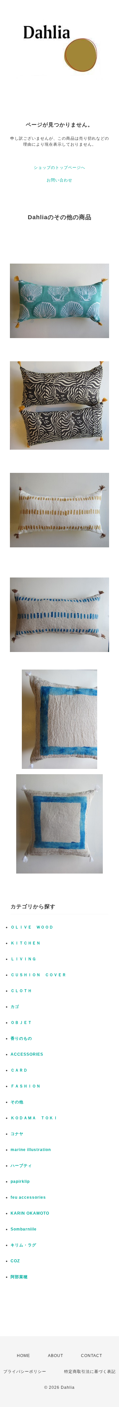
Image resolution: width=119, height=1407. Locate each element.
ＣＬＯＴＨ (21, 990)
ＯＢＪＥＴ (21, 1022)
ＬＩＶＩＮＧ (23, 959)
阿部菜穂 (19, 1277)
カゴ (15, 1006)
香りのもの (21, 1038)
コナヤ (17, 1133)
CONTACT (91, 1355)
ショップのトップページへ (59, 167)
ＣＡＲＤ (19, 1070)
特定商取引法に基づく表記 (90, 1371)
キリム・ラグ (23, 1245)
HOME (23, 1355)
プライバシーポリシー (24, 1371)
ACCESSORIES (27, 1054)
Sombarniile (24, 1229)
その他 (17, 1102)
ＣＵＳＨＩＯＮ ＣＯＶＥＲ (38, 975)
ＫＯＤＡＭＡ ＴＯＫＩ (34, 1118)
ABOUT (55, 1355)
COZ (15, 1261)
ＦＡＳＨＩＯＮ (26, 1086)
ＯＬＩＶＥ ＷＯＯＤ (32, 927)
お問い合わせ (59, 180)
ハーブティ (21, 1165)
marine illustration (31, 1149)
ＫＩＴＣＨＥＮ (26, 943)
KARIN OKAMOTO (30, 1213)
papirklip (20, 1181)
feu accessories (28, 1197)
